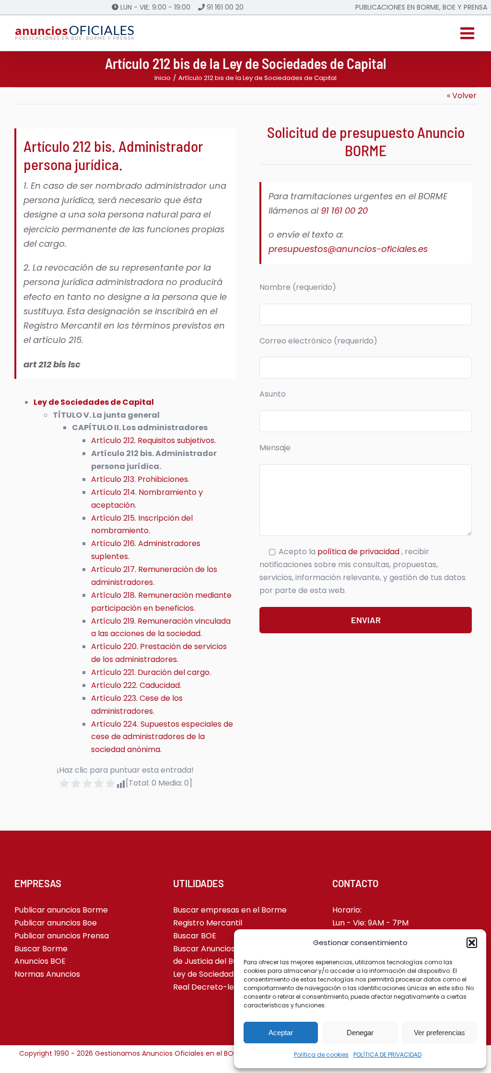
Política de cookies (321, 1054)
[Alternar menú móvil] (468, 33)
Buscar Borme (41, 948)
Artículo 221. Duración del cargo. (151, 672)
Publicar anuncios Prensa (61, 935)
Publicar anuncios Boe (55, 922)
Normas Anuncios (47, 974)
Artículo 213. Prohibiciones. (140, 479)
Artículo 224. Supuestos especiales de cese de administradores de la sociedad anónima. (162, 737)
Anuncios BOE (40, 961)
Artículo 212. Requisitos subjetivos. (153, 440)
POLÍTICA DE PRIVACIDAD (387, 1054)
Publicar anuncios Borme (61, 909)
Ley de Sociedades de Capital (228, 974)
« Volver (462, 95)
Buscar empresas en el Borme (230, 909)
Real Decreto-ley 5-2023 (220, 987)
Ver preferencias (439, 1032)
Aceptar (281, 1032)
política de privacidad (359, 551)
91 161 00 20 (225, 7)
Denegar (360, 1032)
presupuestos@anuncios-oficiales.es (348, 249)
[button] (472, 942)
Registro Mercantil (207, 922)
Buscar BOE (194, 935)
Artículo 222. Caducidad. (136, 685)
